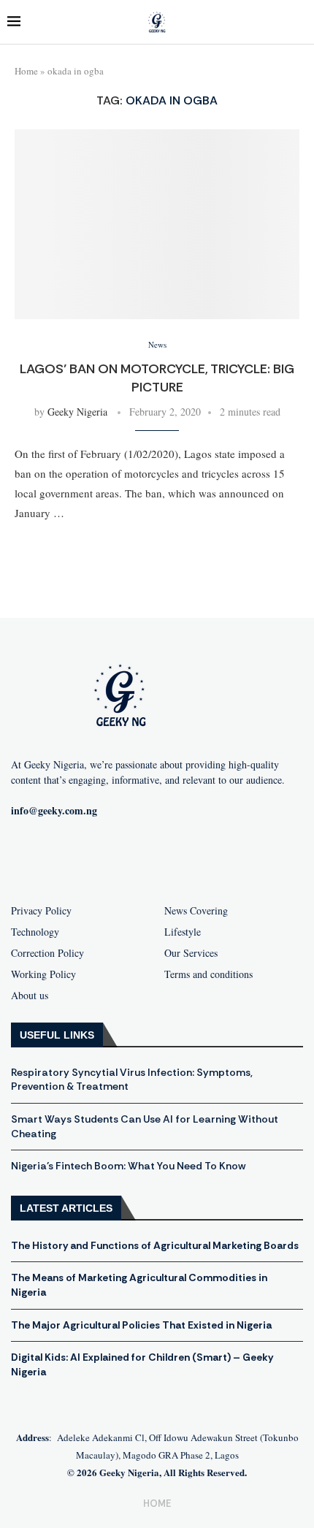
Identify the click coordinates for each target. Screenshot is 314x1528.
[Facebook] (87, 858)
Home (26, 70)
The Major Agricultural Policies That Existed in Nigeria (141, 1325)
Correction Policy (47, 953)
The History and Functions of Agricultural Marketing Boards (155, 1245)
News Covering (196, 911)
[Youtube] (133, 858)
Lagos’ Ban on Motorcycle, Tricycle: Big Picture (157, 377)
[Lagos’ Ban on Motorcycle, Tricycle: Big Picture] (157, 224)
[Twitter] (180, 858)
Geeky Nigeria (77, 412)
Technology (35, 932)
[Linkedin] (227, 858)
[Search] (299, 22)
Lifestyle (182, 932)
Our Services (191, 953)
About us (29, 995)
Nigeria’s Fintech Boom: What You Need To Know (128, 1165)
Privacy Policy (41, 911)
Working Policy (43, 974)
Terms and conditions (208, 974)
